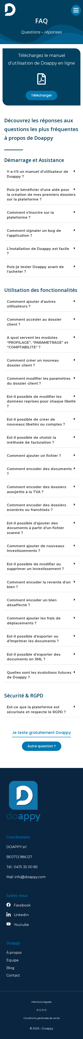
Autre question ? (41, 746)
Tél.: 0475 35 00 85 (22, 867)
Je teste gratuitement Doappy (41, 732)
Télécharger (41, 95)
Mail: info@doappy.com (26, 877)
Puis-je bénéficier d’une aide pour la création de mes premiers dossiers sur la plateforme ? (41, 194)
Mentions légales (41, 1001)
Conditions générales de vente (41, 1018)
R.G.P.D (42, 1010)
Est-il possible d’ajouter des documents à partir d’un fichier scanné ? (35, 528)
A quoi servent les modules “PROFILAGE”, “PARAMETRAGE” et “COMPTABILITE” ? (37, 342)
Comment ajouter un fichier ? (34, 456)
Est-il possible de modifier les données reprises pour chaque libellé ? (41, 401)
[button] (41, 174)
